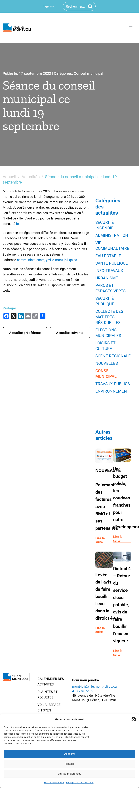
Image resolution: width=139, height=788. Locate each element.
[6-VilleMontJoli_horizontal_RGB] (17, 25)
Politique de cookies (54, 782)
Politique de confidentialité (80, 782)
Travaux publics (112, 384)
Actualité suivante (69, 333)
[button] (133, 719)
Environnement (112, 391)
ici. (18, 224)
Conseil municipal (88, 73)
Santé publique (111, 263)
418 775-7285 (82, 691)
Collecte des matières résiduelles (109, 317)
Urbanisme (106, 278)
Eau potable (108, 256)
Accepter (69, 753)
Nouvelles (106, 363)
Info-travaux (109, 270)
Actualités (31, 177)
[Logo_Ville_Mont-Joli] (16, 675)
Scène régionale (113, 356)
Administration (111, 235)
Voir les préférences (69, 773)
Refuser (69, 763)
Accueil (9, 177)
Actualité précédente (25, 333)
